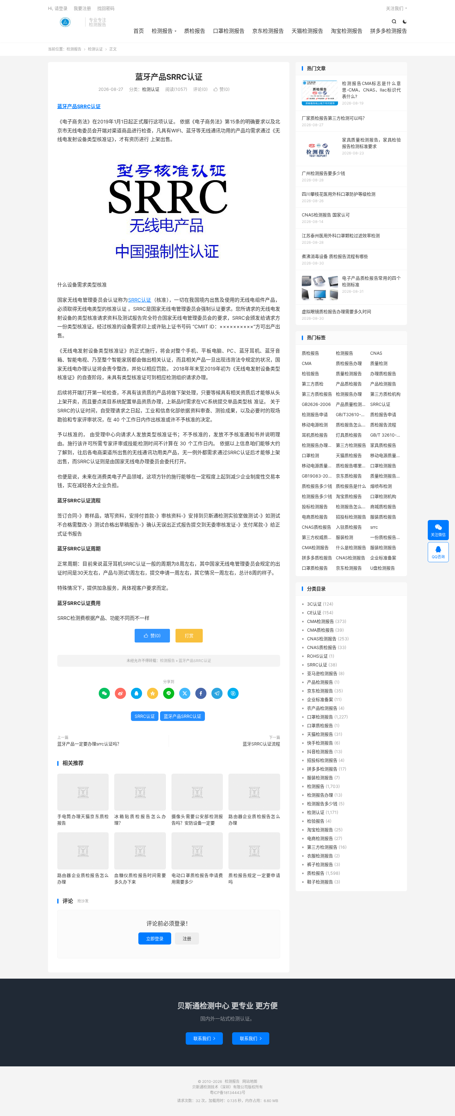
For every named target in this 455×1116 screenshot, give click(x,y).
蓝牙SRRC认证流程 (261, 743)
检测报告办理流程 (317, 445)
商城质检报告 (383, 506)
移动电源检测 (315, 424)
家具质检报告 (383, 445)
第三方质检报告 (317, 394)
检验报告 (310, 373)
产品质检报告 (349, 383)
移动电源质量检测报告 (385, 455)
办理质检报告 (383, 373)
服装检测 (344, 537)
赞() (222, 89)
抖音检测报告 (320, 751)
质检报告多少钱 (317, 486)
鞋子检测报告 (320, 881)
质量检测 (379, 363)
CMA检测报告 (315, 547)
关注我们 (394, 8)
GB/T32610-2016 (351, 414)
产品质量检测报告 (351, 404)
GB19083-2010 (317, 475)
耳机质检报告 (315, 435)
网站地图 (249, 1081)
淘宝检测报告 (346, 31)
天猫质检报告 (349, 455)
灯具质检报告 (349, 435)
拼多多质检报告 (317, 557)
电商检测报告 (320, 838)
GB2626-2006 (316, 404)
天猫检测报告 (307, 31)
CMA (306, 363)
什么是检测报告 (351, 547)
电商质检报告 (315, 516)
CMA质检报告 (320, 630)
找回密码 (106, 8)
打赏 (189, 635)
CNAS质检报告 (316, 527)
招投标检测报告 (351, 516)
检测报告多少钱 (317, 496)
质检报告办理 (349, 363)
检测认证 (95, 49)
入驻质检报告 (349, 527)
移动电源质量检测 (317, 465)
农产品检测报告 (322, 708)
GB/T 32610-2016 (385, 435)
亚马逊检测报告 (322, 673)
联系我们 (204, 1038)
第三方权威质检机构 (317, 537)
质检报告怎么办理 (351, 424)
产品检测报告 (383, 383)
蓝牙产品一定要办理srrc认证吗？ (89, 743)
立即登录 (154, 938)
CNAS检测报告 (350, 557)
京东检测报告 (268, 31)
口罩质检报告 (315, 568)
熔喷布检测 (381, 486)
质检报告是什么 (351, 486)
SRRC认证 (139, 300)
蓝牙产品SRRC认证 (168, 77)
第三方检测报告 (351, 445)
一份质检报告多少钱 (385, 537)
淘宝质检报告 (349, 496)
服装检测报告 (383, 547)
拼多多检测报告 (388, 31)
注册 (187, 938)
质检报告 (194, 31)
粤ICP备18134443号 (227, 1092)
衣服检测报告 (320, 855)
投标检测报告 (315, 506)
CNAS (376, 353)
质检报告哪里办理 (351, 465)
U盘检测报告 (382, 568)
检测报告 (65, 22)
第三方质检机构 (385, 394)
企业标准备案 (383, 557)
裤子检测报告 (320, 864)
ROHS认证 (317, 656)
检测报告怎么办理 (351, 506)
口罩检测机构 (383, 496)
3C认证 (314, 604)
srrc (374, 527)
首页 (138, 31)
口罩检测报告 (229, 31)
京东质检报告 (349, 475)
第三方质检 (312, 383)
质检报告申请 (383, 414)
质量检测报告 (349, 373)
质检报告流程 (383, 424)
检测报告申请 (315, 414)
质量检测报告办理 (385, 475)
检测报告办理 (349, 394)
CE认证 (314, 612)
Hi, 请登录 (57, 8)
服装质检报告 (383, 516)
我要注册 (82, 8)
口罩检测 (310, 455)
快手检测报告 (320, 742)
